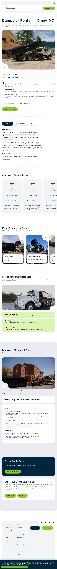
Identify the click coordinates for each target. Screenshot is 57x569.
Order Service (48, 8)
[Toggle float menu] (55, 15)
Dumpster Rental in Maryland (33, 13)
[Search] (54, 3)
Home (4, 13)
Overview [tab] (7, 123)
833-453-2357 (8, 3)
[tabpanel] (28, 144)
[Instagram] (45, 522)
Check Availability (10, 109)
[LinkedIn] (41, 522)
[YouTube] (53, 522)
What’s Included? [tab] (20, 123)
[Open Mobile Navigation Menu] (3, 8)
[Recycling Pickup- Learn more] (37, 249)
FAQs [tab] (32, 123)
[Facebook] (49, 522)
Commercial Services (11, 13)
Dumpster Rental (21, 13)
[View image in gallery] (4, 67)
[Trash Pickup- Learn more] (13, 249)
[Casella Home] (10, 8)
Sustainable (6, 159)
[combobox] (11, 103)
